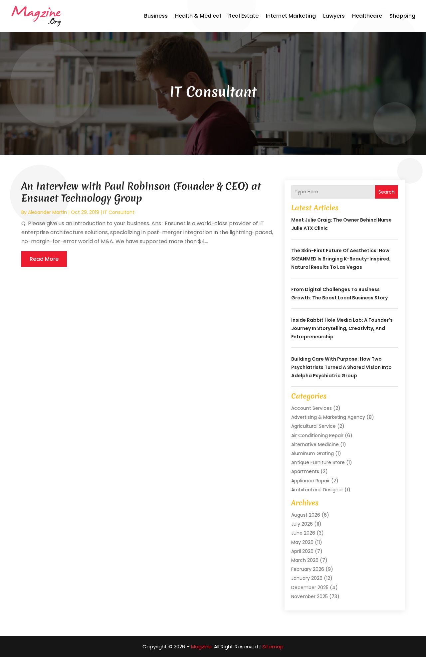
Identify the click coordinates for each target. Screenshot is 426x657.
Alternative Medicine (315, 444)
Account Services (311, 408)
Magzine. (202, 646)
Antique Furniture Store (318, 462)
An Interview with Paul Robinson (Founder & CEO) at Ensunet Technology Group (141, 192)
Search (386, 192)
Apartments (305, 471)
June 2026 (303, 533)
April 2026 (302, 551)
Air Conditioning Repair (317, 435)
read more (44, 259)
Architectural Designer (317, 489)
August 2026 (305, 515)
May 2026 (302, 542)
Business (156, 16)
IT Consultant (118, 212)
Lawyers (334, 16)
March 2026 (305, 560)
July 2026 (302, 524)
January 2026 (306, 578)
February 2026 (307, 569)
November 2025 (309, 596)
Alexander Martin (47, 212)
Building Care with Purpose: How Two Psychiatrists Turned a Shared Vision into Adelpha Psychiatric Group (341, 367)
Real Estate (243, 16)
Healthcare (367, 16)
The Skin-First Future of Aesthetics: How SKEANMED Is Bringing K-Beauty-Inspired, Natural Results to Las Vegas (341, 258)
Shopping (402, 16)
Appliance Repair (310, 480)
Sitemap (273, 646)
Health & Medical (198, 16)
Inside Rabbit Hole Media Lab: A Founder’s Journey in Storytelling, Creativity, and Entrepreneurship (342, 328)
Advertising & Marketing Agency (328, 417)
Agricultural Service (313, 426)
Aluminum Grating (312, 453)
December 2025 (309, 587)
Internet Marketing (291, 16)
